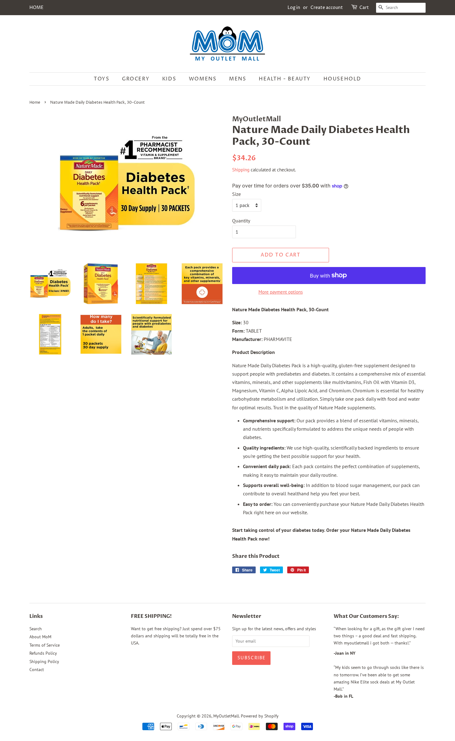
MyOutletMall (226, 716)
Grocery (136, 78)
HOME (36, 8)
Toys (101, 78)
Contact (36, 669)
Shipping (240, 170)
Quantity (241, 221)
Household (342, 78)
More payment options (280, 292)
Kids (169, 78)
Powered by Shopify (260, 716)
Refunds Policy (43, 653)
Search (35, 628)
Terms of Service (44, 645)
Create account (326, 8)
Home (34, 102)
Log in (294, 8)
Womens (203, 78)
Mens (237, 78)
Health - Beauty (285, 78)
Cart (364, 8)
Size (236, 194)
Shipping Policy (44, 661)
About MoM (40, 637)
